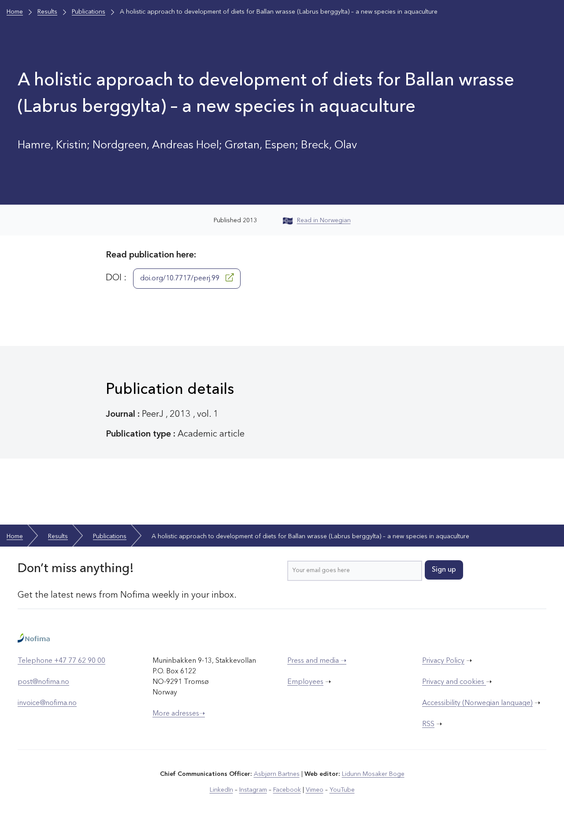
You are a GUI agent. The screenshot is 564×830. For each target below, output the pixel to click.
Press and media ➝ (316, 661)
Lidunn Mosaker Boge (373, 774)
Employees (305, 682)
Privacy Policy (443, 661)
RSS (428, 724)
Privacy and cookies (454, 682)
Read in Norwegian (324, 220)
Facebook (287, 790)
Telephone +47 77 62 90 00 (61, 661)
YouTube (342, 790)
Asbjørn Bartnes (277, 774)
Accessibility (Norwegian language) (477, 703)
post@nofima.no (43, 682)
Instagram (253, 790)
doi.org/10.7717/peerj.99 (180, 278)
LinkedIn (221, 790)
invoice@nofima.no (47, 703)
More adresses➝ (178, 713)
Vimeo (314, 790)
